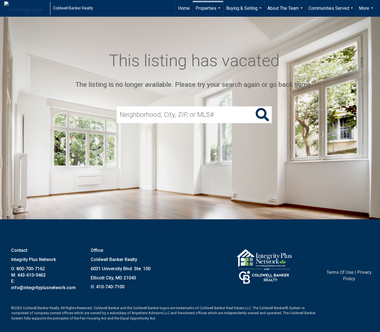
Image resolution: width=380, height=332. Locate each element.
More (366, 11)
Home (184, 8)
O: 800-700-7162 (28, 268)
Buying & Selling (244, 11)
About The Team (285, 11)
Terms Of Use (340, 272)
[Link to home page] (25, 8)
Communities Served (331, 11)
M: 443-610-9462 (28, 275)
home (302, 84)
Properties (209, 11)
